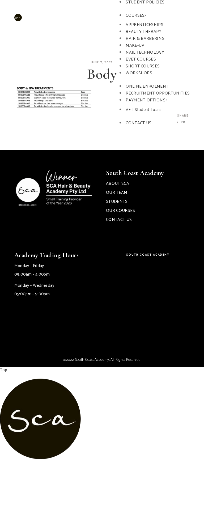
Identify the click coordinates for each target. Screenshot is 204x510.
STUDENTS (117, 201)
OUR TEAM (117, 192)
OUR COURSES (120, 210)
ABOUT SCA (117, 183)
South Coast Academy (147, 254)
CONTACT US (119, 219)
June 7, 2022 (102, 62)
